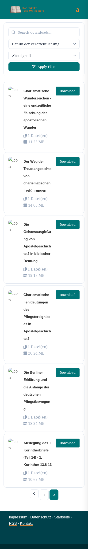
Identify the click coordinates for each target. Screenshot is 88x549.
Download (68, 91)
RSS (13, 523)
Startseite (62, 517)
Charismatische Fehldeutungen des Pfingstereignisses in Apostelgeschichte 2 (37, 316)
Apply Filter (47, 66)
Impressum (18, 517)
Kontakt (26, 523)
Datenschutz (40, 517)
